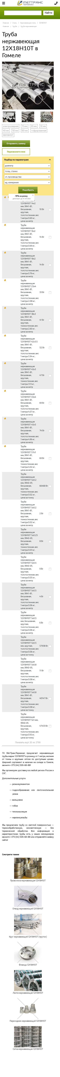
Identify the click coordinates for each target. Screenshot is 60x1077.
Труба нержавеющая (29, 26)
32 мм (43, 126)
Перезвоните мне (16, 151)
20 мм (34, 126)
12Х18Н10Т (43, 23)
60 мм (25, 130)
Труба (14, 26)
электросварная (10, 126)
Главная (6, 23)
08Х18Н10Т (8, 135)
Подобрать (28, 190)
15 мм (24, 126)
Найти (48, 12)
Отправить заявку (16, 143)
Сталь (14, 23)
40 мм (6, 130)
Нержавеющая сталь (28, 23)
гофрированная (38, 130)
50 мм (15, 130)
